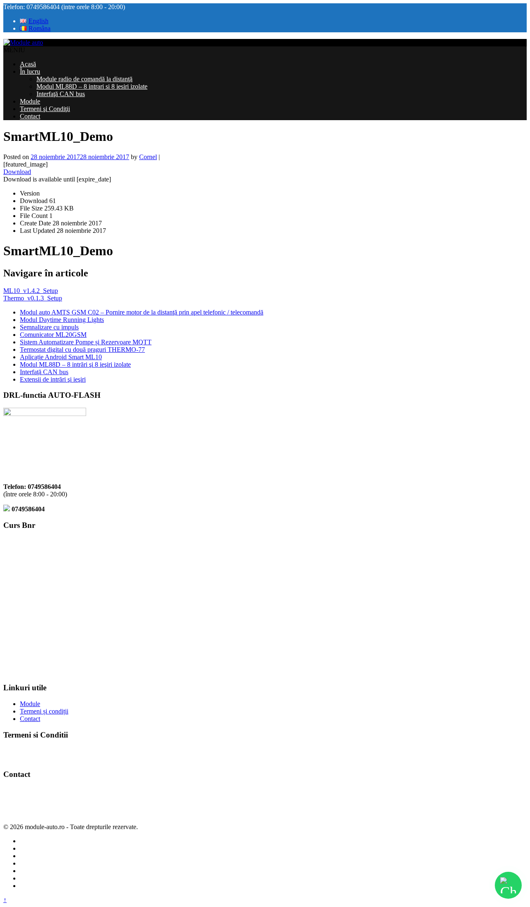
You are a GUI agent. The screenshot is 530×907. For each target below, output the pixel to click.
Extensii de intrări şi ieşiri (53, 379)
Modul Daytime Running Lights (62, 319)
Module (30, 101)
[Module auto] (23, 42)
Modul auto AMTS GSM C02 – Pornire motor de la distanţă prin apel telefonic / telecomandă (141, 312)
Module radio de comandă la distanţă (84, 78)
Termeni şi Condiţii (45, 108)
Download (17, 171)
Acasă (28, 64)
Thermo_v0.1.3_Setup (32, 298)
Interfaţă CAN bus (60, 93)
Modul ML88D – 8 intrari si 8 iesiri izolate (91, 86)
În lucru (30, 71)
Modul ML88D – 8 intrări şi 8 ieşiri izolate (75, 364)
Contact (30, 116)
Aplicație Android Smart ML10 (61, 356)
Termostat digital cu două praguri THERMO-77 (82, 349)
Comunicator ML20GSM (53, 334)
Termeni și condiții (44, 711)
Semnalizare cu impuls (49, 327)
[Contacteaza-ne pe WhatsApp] (508, 885)
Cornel (148, 156)
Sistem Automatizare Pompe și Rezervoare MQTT (86, 342)
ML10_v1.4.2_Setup (30, 290)
